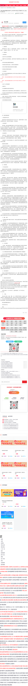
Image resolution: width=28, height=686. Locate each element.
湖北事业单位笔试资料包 (20, 600)
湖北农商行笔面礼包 (6, 614)
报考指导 (13, 5)
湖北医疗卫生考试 (14, 2)
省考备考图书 (8, 580)
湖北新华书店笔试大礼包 (9, 656)
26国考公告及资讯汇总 (15, 566)
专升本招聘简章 (14, 645)
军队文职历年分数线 (9, 593)
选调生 (2, 543)
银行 (2, 550)
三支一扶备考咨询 (12, 609)
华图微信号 (6, 398)
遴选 (2, 556)
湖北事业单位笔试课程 (7, 600)
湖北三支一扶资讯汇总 (6, 607)
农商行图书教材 (23, 677)
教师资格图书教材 (12, 675)
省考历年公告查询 (7, 577)
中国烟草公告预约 (9, 663)
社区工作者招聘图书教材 (10, 682)
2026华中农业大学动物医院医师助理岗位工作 (11, 425)
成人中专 (5, 649)
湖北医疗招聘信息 (18, 631)
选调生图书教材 (18, 588)
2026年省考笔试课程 (5, 575)
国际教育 (10, 649)
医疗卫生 (3, 554)
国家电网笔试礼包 (12, 659)
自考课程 (7, 647)
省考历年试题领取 (17, 577)
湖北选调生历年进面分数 (17, 583)
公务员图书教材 (11, 673)
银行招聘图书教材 (14, 677)
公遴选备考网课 (20, 641)
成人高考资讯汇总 (4, 645)
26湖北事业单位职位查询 (9, 597)
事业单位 (3, 547)
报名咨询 (15, 649)
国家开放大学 (13, 647)
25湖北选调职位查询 (5, 583)
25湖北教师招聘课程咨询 (6, 618)
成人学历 (3, 558)
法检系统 (3, 562)
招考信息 (6, 5)
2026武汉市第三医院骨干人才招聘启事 (6, 362)
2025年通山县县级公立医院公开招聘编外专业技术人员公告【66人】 (13, 353)
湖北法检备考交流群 (17, 666)
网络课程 (24, 588)
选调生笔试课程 (11, 586)
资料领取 (24, 5)
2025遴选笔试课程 (18, 636)
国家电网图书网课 (12, 661)
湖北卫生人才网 (17, 282)
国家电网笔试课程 (20, 656)
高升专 (24, 647)
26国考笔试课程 (4, 566)
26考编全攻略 (3, 571)
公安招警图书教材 (4, 680)
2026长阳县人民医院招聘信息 (5, 361)
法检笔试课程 (19, 668)
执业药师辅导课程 (8, 631)
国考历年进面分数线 (11, 569)
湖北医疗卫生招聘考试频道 (18, 28)
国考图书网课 (18, 571)
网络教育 (19, 647)
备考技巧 (17, 5)
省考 (2, 541)
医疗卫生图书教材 (21, 675)
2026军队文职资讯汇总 (6, 590)
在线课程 (4, 435)
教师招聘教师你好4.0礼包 (10, 625)
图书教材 (21, 16)
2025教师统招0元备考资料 (14, 623)
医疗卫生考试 (2, 5)
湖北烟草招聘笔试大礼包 (6, 652)
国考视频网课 (11, 571)
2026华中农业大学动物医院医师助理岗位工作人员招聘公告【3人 (7, 365)
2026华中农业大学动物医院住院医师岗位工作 (11, 427)
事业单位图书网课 (13, 602)
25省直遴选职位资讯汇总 (6, 636)
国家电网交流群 (21, 659)
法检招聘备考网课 (9, 670)
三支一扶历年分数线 (17, 607)
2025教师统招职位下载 (16, 621)
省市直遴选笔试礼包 (19, 639)
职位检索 (2, 663)
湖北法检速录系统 (11, 668)
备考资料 (10, 416)
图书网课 (3, 564)
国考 (2, 539)
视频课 (21, 18)
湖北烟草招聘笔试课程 (15, 654)
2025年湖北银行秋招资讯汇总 (7, 611)
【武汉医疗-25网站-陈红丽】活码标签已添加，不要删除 (14, 32)
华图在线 (22, 398)
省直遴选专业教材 (8, 639)
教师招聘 (3, 552)
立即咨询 (14, 392)
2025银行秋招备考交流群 (19, 614)
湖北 (5, 7)
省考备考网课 (15, 580)
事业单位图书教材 (20, 673)
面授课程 (6, 16)
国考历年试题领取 (21, 569)
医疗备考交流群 (9, 634)
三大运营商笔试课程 (22, 661)
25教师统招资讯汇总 (18, 618)
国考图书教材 (3, 673)
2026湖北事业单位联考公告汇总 (8, 595)
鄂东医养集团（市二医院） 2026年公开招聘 (11, 419)
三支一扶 (3, 549)
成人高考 (2, 647)
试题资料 (6, 18)
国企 (2, 560)
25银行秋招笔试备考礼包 (16, 616)
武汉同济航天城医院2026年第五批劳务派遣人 (11, 428)
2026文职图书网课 (17, 590)
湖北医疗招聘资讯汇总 (6, 629)
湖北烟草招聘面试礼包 (19, 652)
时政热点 (21, 5)
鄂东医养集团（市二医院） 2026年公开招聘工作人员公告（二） (10, 371)
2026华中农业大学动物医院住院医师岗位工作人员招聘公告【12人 (7, 366)
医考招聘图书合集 (16, 629)
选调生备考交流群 (20, 586)
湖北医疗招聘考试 (9, 7)
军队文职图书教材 (14, 680)
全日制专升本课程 (23, 645)
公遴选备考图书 (11, 641)
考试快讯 (10, 5)
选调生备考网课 (9, 588)
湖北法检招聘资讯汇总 (6, 666)
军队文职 (3, 545)
